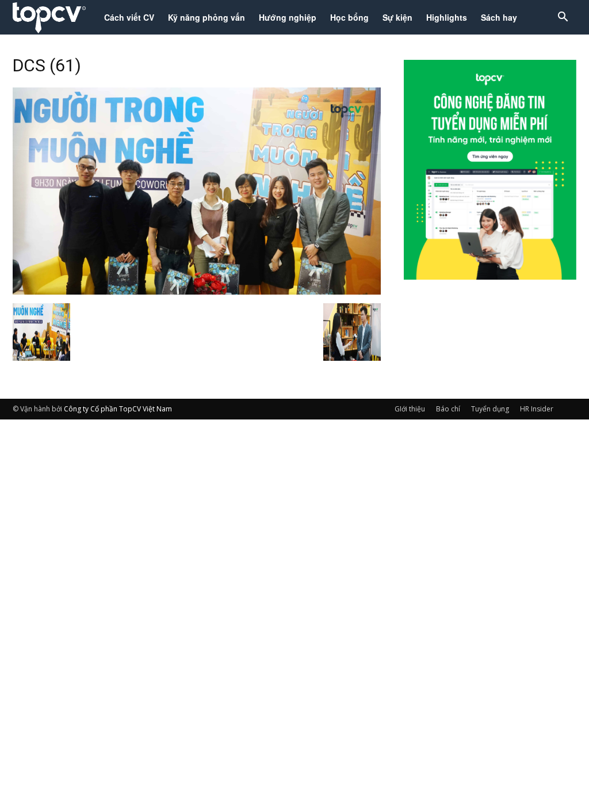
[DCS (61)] (197, 291)
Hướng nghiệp (287, 17)
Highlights (446, 17)
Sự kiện (397, 17)
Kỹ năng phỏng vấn (206, 17)
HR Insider (536, 409)
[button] (562, 18)
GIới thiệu (410, 409)
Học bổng (349, 17)
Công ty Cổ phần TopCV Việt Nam (118, 409)
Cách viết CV (129, 17)
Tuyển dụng (490, 409)
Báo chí (448, 409)
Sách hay (499, 17)
